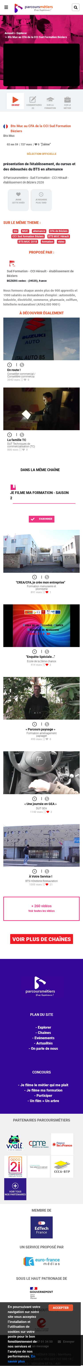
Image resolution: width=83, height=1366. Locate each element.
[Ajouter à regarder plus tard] (10, 364)
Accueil (9, 33)
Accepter (61, 1307)
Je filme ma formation (44, 1090)
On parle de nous (44, 1048)
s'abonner (45, 519)
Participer (44, 1096)
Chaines (44, 1033)
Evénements (44, 1038)
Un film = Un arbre (44, 1101)
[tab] (15, 101)
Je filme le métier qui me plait (44, 1085)
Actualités (44, 1043)
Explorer (22, 33)
